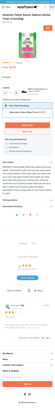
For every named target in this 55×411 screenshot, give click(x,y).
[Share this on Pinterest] (30, 215)
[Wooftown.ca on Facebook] (25, 394)
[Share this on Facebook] (24, 215)
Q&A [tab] (33, 243)
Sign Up (27, 384)
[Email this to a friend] (37, 215)
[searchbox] (16, 290)
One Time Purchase (19, 105)
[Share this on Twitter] (17, 215)
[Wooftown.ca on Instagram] (30, 394)
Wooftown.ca (30, 402)
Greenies (8, 22)
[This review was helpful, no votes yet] (43, 337)
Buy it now (27, 131)
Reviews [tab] (23, 243)
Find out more (33, 94)
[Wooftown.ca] (27, 7)
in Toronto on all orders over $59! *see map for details (27, 2)
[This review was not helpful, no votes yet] (47, 337)
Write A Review (27, 278)
